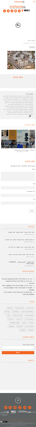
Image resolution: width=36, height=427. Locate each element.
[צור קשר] (19, 408)
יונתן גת (27, 151)
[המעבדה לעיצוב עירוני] (22, 11)
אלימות (10, 308)
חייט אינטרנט (11, 426)
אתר (34, 199)
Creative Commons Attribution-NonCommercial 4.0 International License (18, 424)
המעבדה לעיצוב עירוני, (27, 419)
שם (34, 183)
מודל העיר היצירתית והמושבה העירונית (13, 279)
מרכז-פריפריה (17, 315)
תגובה (33, 169)
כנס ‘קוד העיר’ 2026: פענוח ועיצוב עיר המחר (21, 254)
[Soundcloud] (8, 10)
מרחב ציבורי (29, 315)
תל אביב (19, 326)
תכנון (24, 322)
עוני (8, 315)
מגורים (7, 311)
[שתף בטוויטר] (17, 83)
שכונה (31, 322)
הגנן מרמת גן (28, 292)
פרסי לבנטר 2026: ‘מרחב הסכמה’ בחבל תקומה (21, 232)
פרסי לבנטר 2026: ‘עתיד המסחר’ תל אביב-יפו (21, 247)
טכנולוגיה (16, 311)
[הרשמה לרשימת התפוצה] (16, 10)
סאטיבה (30, 288)
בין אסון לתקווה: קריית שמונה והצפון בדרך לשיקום (19, 240)
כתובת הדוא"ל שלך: (28, 345)
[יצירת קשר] (12, 10)
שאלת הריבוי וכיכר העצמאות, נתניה (12, 286)
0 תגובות (32, 47)
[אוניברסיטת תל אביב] (27, 11)
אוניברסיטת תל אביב (18, 420)
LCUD (20, 422)
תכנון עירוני (29, 326)
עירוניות (19, 319)
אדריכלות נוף (19, 308)
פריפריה (10, 319)
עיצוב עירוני (29, 319)
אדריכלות (30, 308)
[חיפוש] (19, 10)
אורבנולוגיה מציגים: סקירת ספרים (21, 150)
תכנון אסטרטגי (14, 322)
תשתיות (22, 330)
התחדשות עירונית (27, 311)
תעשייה (31, 330)
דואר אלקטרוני (30, 191)
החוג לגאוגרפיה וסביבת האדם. (10, 419)
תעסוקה (11, 326)
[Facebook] (4, 10)
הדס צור (33, 43)
